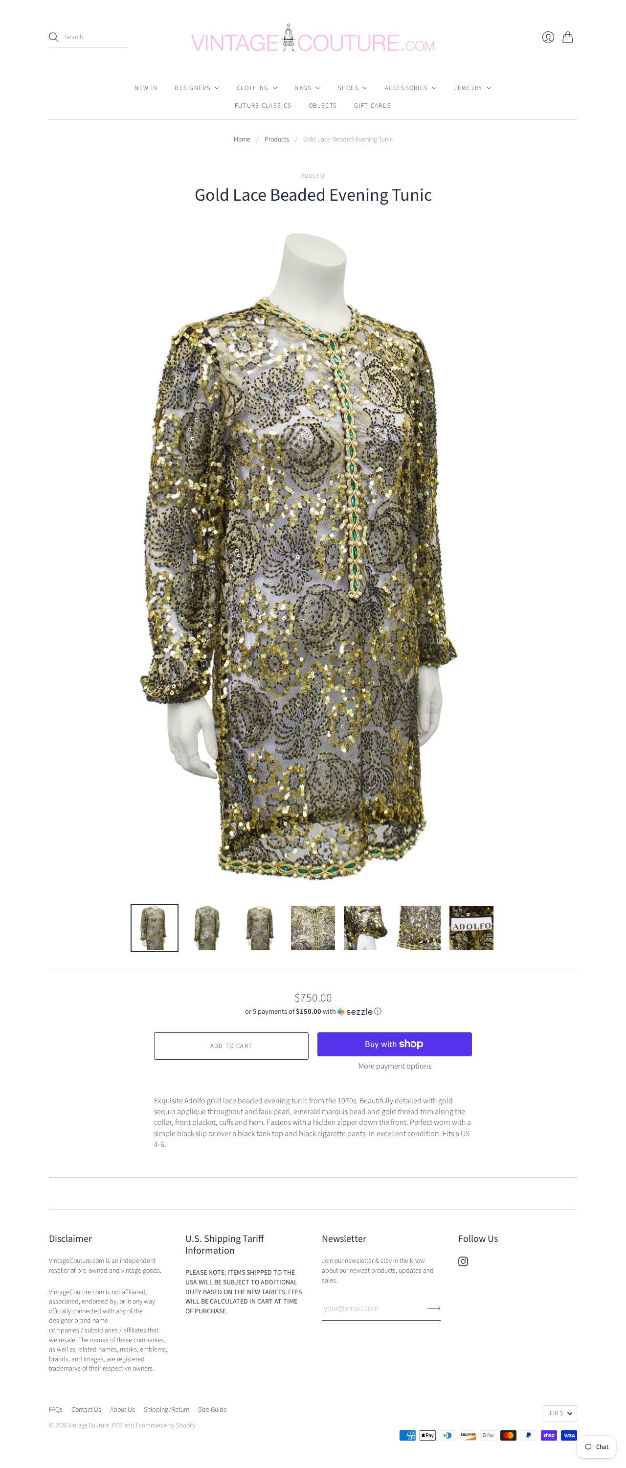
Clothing (252, 88)
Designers (193, 88)
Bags (303, 88)
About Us (122, 1410)
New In (145, 88)
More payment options (394, 1066)
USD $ (555, 1413)
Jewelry (468, 88)
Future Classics (263, 105)
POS (117, 1425)
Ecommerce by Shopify (165, 1425)
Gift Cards (372, 105)
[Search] (54, 37)
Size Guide (212, 1410)
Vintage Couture (88, 1425)
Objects (323, 105)
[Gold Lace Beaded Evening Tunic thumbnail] (155, 928)
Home (242, 139)
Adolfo (313, 176)
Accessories (406, 88)
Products (277, 139)
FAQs (56, 1410)
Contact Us (86, 1410)
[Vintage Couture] (313, 37)
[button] (313, 1011)
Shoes (348, 88)
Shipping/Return (166, 1410)
